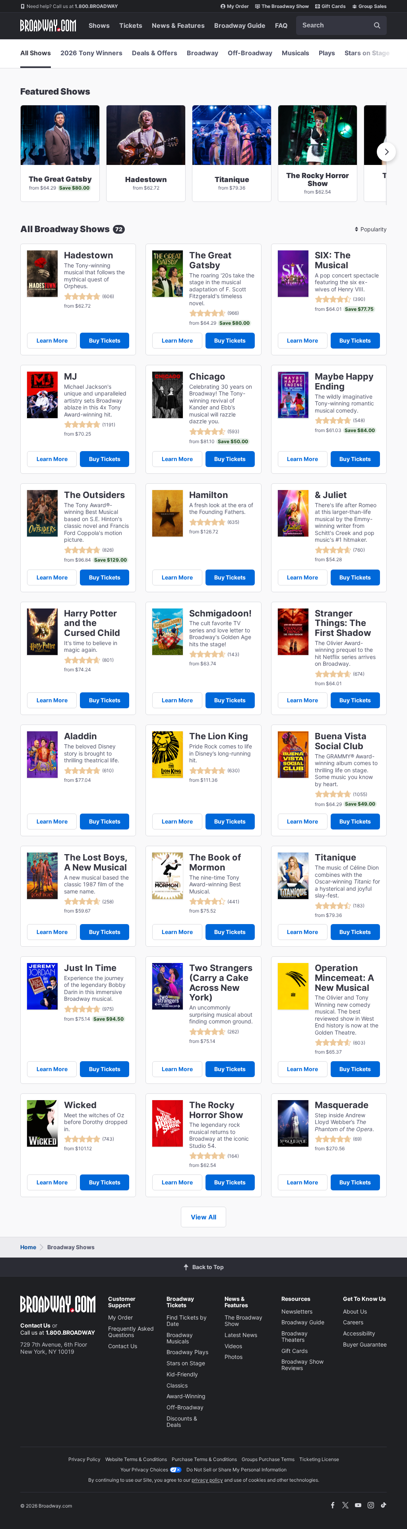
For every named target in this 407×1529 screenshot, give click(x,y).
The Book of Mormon (215, 862)
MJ (70, 377)
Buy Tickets (104, 340)
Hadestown (88, 255)
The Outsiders (94, 495)
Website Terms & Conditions (136, 1459)
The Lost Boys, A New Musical (95, 862)
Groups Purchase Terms (268, 1459)
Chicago (207, 377)
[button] (386, 151)
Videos (233, 1346)
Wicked (80, 1105)
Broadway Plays (187, 1352)
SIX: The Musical (333, 260)
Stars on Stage (367, 53)
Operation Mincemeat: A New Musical (344, 977)
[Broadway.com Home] (48, 25)
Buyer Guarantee (365, 1344)
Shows (99, 25)
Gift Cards (334, 6)
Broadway (202, 53)
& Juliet (331, 495)
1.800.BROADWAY (72, 6)
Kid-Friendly (182, 1374)
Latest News (241, 1334)
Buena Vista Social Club (340, 741)
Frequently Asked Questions (131, 1331)
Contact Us (35, 1325)
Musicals (295, 53)
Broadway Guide (240, 25)
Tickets (130, 25)
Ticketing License (319, 1459)
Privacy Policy (84, 1459)
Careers (353, 1322)
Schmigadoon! (220, 613)
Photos (233, 1356)
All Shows (35, 53)
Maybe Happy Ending (344, 381)
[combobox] (341, 25)
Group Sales (373, 6)
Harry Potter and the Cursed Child (92, 623)
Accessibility (359, 1333)
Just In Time (90, 968)
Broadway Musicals (180, 1338)
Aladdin (80, 736)
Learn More (52, 340)
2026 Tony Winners (91, 53)
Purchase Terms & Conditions (204, 1459)
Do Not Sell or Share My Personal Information (236, 1470)
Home (28, 1247)
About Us (355, 1311)
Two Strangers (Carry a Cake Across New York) (220, 982)
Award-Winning (186, 1396)
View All (203, 1217)
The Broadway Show (285, 6)
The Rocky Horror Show (216, 1110)
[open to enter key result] (377, 25)
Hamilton (208, 495)
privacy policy (207, 1480)
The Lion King (218, 736)
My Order (238, 6)
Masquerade (341, 1105)
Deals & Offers (154, 53)
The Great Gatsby (210, 260)
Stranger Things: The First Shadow (343, 623)
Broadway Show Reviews (302, 1364)
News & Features (178, 25)
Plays (327, 53)
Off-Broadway (250, 53)
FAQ (281, 25)
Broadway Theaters (294, 1336)
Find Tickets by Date (187, 1320)
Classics (177, 1385)
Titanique (335, 857)
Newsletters (296, 1311)
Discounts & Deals (182, 1421)
